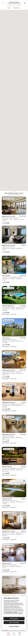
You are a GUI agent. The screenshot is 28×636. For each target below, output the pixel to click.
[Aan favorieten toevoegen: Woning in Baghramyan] (24, 288)
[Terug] (3, 3)
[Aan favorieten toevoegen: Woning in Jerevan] (24, 449)
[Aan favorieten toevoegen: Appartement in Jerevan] (24, 198)
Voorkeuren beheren (14, 626)
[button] (5, 223)
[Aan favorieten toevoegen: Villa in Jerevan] (24, 257)
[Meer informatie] (19, 194)
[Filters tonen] (24, 3)
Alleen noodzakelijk (14, 622)
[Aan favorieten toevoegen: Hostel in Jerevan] (24, 545)
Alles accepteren (14, 618)
